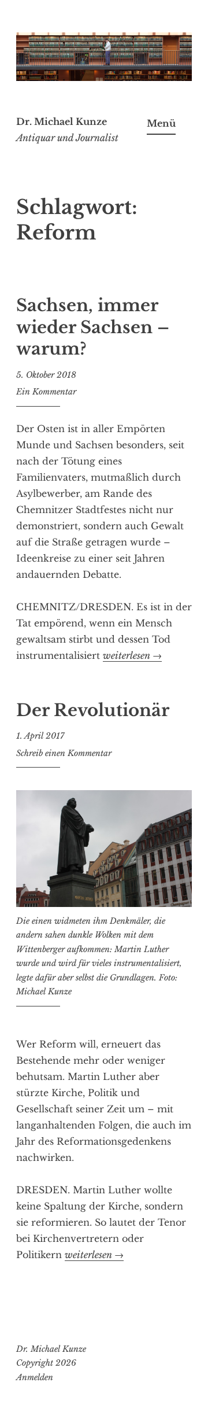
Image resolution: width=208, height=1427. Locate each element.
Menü (161, 123)
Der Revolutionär (92, 710)
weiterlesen (132, 656)
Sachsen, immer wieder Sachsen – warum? (92, 327)
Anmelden (34, 1377)
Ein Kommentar (46, 391)
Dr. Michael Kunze (61, 121)
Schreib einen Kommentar (64, 753)
